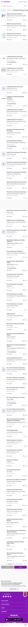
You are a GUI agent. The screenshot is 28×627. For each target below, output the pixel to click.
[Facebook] (3, 596)
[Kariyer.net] (14, 615)
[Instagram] (8, 596)
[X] (6, 596)
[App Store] (9, 619)
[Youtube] (10, 596)
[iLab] (14, 622)
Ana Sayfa (3, 10)
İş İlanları (9, 10)
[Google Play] (18, 619)
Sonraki (20, 567)
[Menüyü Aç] (2, 2)
